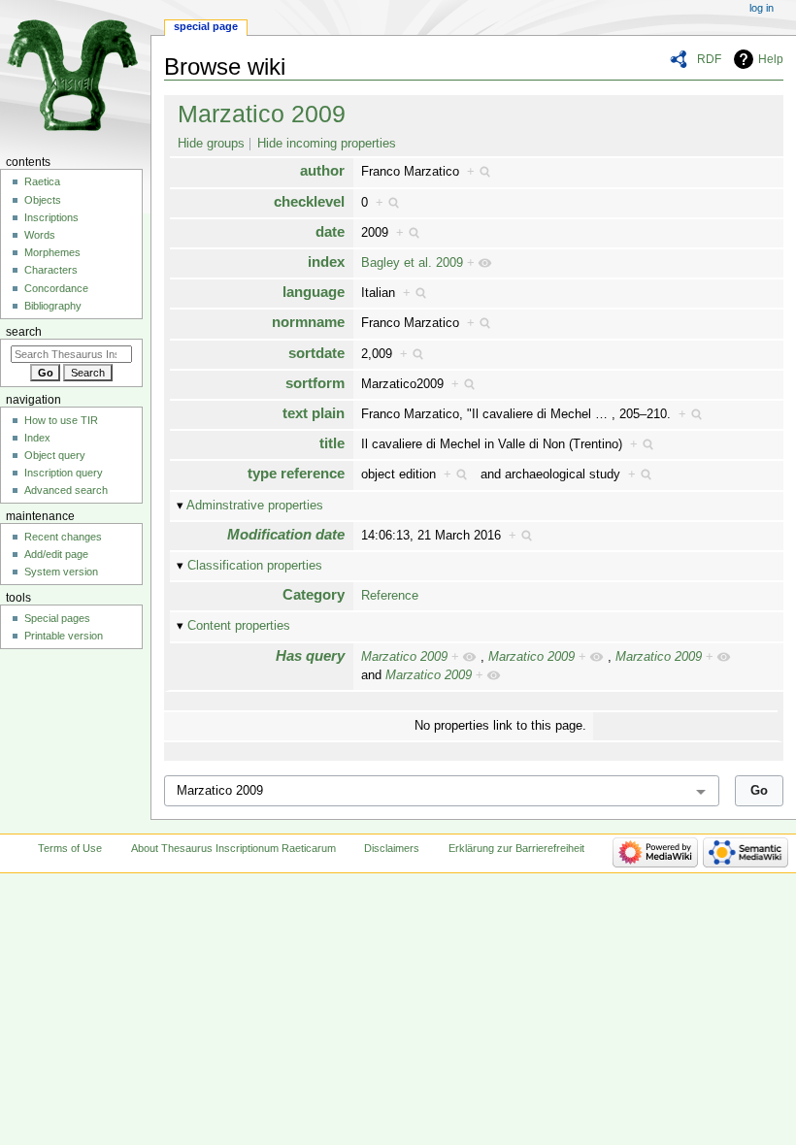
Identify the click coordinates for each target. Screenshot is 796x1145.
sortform (315, 383)
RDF (709, 59)
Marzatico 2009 (262, 113)
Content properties (238, 626)
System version (61, 571)
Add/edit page (56, 554)
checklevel (309, 201)
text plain (313, 413)
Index (37, 437)
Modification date (286, 534)
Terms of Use (70, 848)
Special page (206, 26)
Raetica (42, 181)
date (330, 231)
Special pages (57, 618)
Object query (54, 455)
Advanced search (66, 490)
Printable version (63, 635)
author (322, 170)
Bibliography (53, 305)
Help (770, 59)
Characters (51, 270)
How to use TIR (61, 420)
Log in (761, 8)
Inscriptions (51, 217)
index (326, 261)
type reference (296, 473)
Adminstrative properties (254, 505)
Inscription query (63, 472)
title (332, 443)
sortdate (316, 352)
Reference (389, 596)
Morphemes (52, 252)
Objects (42, 200)
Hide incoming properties (326, 143)
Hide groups (211, 143)
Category (313, 594)
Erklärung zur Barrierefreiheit (516, 848)
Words (39, 235)
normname (308, 321)
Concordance (56, 288)
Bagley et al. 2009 (412, 263)
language (313, 291)
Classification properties (254, 565)
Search (24, 332)
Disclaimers (391, 848)
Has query (310, 655)
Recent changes (63, 536)
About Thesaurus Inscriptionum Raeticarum (233, 848)
